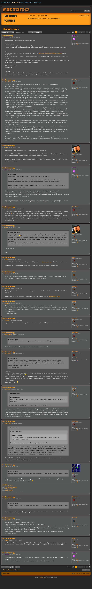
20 (76, 307)
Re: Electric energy (8, 80)
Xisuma (74, 271)
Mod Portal (28, 2)
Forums (15, 2)
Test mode (4, 484)
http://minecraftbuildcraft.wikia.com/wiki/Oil (50, 53)
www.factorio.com (8, 23)
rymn (73, 153)
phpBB (41, 577)
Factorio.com (5, 2)
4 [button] (81, 32)
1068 (77, 544)
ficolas (73, 538)
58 (76, 159)
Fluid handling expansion (11, 487)
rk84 (73, 473)
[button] (73, 32)
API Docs (37, 2)
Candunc (74, 496)
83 (76, 86)
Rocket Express (9, 490)
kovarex (74, 35)
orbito (73, 257)
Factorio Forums (10, 18)
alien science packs (54, 296)
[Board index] (17, 9)
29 (76, 278)
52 (76, 324)
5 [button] (83, 32)
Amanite (74, 301)
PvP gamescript (9, 489)
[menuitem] (40, 16)
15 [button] (87, 32)
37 (76, 292)
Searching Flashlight (7, 485)
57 (76, 263)
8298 (77, 42)
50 (76, 503)
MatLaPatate (75, 79)
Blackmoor (74, 286)
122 (76, 523)
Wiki (21, 2)
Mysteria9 (74, 517)
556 (76, 479)
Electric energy (11, 29)
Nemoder (74, 318)
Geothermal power (47, 262)
